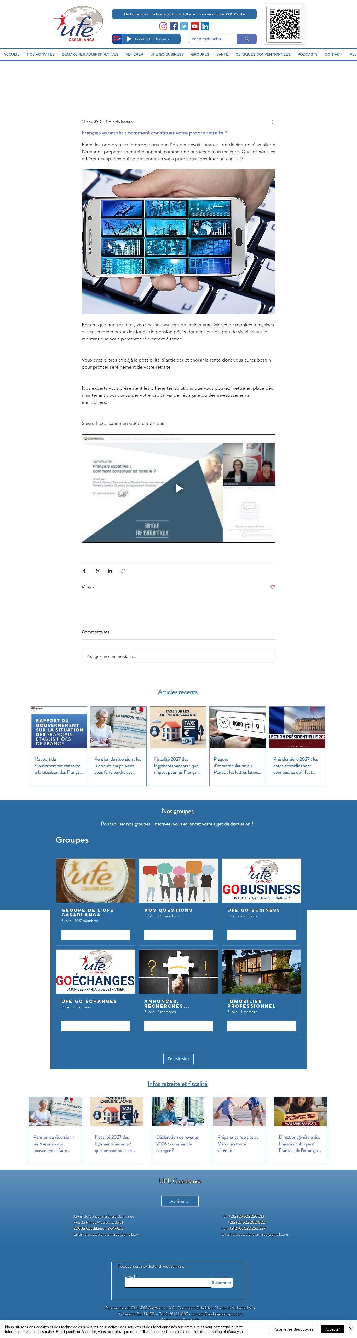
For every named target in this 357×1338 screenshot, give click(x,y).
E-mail (130, 1276)
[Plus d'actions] (272, 122)
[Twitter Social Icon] (184, 26)
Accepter (332, 1329)
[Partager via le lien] (122, 570)
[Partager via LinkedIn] (109, 570)
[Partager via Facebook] (84, 570)
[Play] (129, 39)
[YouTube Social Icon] (195, 26)
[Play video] (178, 488)
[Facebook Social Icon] (174, 26)
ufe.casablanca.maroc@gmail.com (112, 1234)
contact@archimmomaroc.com (217, 1314)
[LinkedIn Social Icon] (205, 26)
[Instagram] (163, 26)
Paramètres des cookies (293, 1329)
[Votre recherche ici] (246, 39)
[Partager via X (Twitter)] (97, 570)
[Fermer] (351, 1329)
